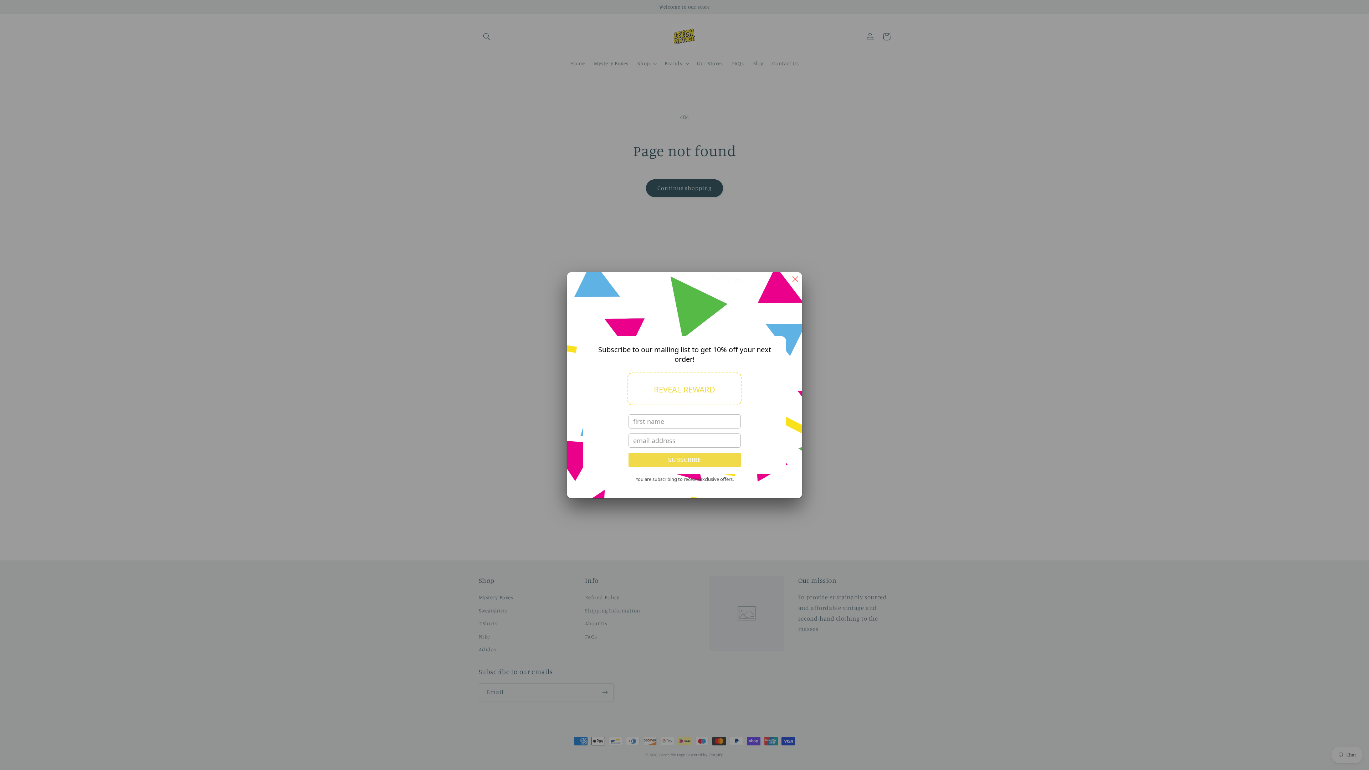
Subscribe (684, 460)
